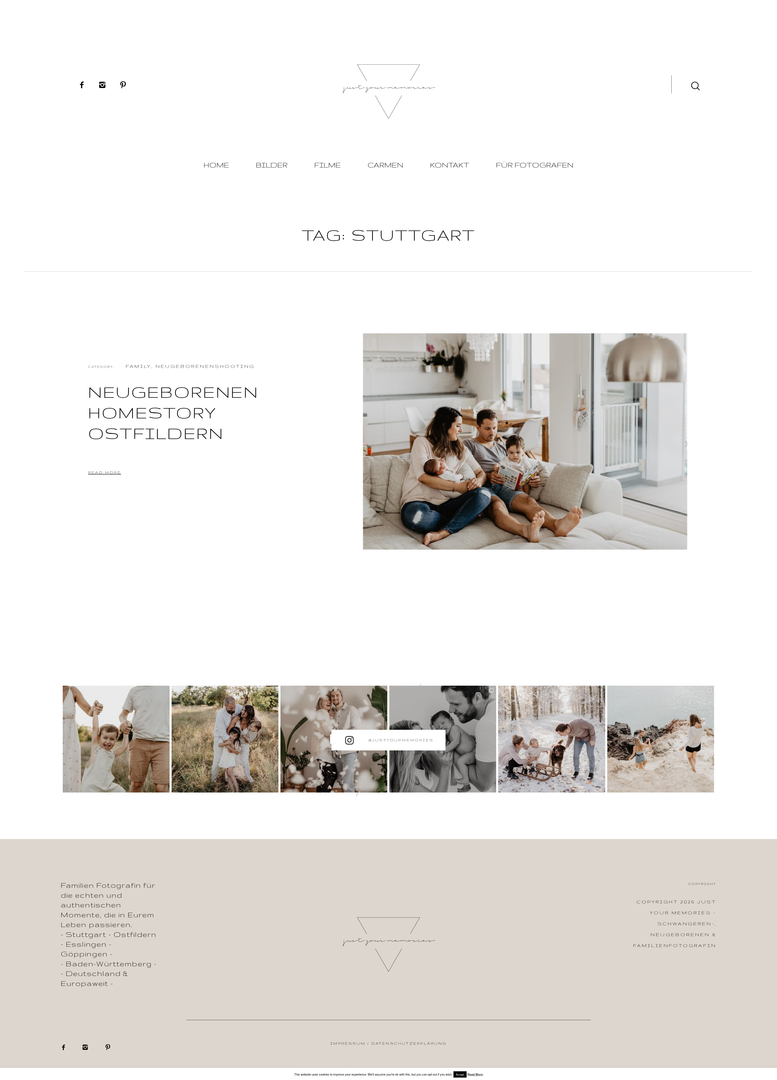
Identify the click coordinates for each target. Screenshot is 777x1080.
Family (138, 366)
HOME (216, 165)
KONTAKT (449, 165)
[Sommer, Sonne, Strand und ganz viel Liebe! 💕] (660, 739)
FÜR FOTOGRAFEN (534, 165)
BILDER (272, 165)
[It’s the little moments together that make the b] (225, 739)
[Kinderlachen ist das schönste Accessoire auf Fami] (116, 739)
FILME (327, 165)
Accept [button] (460, 1074)
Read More (475, 1074)
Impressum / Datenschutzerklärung (388, 1043)
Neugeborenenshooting (205, 366)
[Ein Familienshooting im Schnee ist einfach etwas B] (551, 739)
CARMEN (385, 165)
